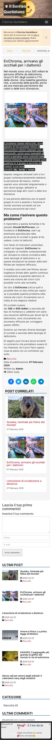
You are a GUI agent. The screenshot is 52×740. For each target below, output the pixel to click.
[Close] (49, 724)
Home (10, 50)
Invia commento (12, 552)
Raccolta (26, 50)
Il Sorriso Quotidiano (15, 9)
